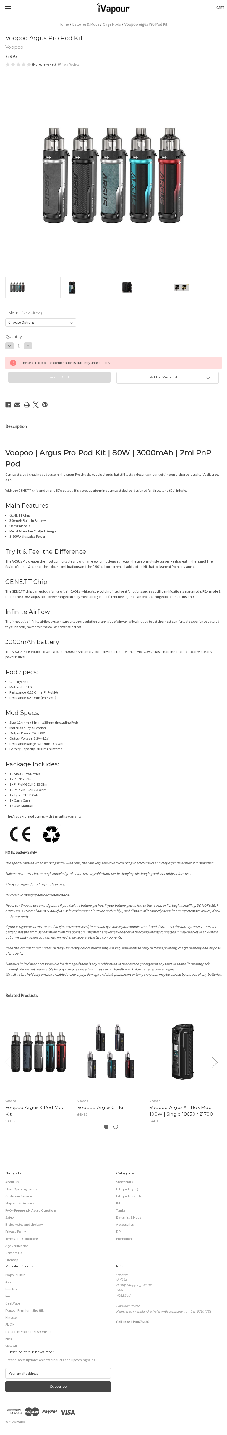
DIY (118, 1231)
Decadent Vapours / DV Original (29, 1331)
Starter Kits (124, 1182)
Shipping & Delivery (19, 1203)
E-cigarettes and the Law (24, 1224)
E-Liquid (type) (127, 1189)
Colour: (23, 312)
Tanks (120, 1210)
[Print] (27, 404)
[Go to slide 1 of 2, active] (106, 1127)
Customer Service (18, 1196)
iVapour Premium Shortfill (24, 1310)
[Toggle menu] (8, 8)
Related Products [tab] (21, 995)
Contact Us (13, 1253)
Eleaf (9, 1338)
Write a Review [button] (69, 64)
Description (16, 426)
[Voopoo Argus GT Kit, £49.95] (110, 1052)
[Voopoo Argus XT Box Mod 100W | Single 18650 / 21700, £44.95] (182, 1052)
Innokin (11, 1289)
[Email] (17, 404)
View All (11, 1346)
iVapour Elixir (15, 1275)
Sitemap (11, 1260)
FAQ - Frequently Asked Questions (30, 1210)
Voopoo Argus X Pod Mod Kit (35, 1110)
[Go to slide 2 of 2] (116, 1127)
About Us (12, 1182)
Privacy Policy (15, 1231)
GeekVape (12, 1303)
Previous (7, 1062)
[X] (36, 404)
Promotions (124, 1238)
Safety (10, 1217)
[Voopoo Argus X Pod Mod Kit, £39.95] (38, 1052)
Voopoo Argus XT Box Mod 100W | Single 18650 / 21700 (181, 1110)
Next (214, 1062)
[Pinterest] (45, 404)
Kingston (12, 1317)
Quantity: (14, 336)
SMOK (9, 1324)
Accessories (125, 1224)
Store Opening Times (21, 1189)
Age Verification (17, 1245)
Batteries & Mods (128, 1217)
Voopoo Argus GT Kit (101, 1107)
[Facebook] (8, 404)
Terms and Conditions (21, 1238)
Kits (119, 1203)
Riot (8, 1296)
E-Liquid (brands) (129, 1196)
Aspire (9, 1282)
